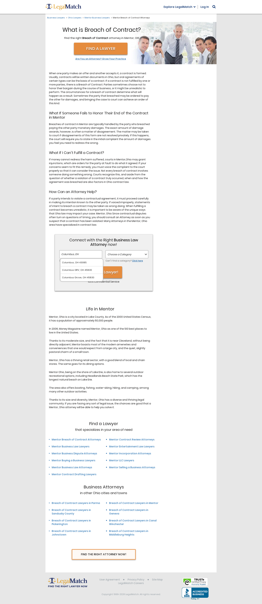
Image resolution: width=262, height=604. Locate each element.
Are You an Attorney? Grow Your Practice (100, 58)
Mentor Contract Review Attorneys (132, 439)
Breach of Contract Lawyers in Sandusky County (71, 511)
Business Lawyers (56, 17)
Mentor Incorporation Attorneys (130, 453)
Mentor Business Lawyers (97, 17)
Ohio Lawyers (74, 17)
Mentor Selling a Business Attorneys (132, 467)
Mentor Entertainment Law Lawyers (132, 446)
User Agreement (109, 579)
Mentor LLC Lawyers (121, 460)
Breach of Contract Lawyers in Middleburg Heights (128, 532)
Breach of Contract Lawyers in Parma (76, 503)
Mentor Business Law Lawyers (70, 446)
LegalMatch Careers (131, 583)
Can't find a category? (124, 260)
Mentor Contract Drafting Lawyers (74, 474)
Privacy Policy (136, 579)
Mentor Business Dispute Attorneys (74, 453)
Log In (205, 7)
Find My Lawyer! (103, 272)
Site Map (157, 579)
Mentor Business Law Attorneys (72, 467)
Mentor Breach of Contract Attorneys (76, 439)
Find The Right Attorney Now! (103, 554)
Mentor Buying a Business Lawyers (73, 460)
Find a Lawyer (100, 48)
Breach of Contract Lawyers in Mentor (133, 503)
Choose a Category (119, 254)
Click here (137, 260)
